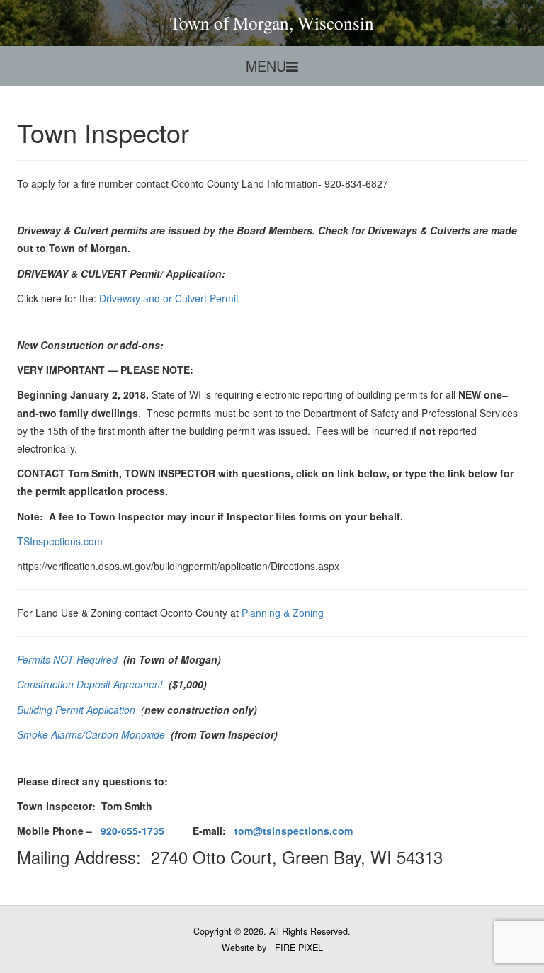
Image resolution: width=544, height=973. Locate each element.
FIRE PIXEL (299, 947)
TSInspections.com (60, 541)
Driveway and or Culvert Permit (169, 298)
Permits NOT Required (68, 659)
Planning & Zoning (283, 612)
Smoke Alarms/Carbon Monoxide (92, 734)
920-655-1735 (132, 831)
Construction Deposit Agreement (91, 684)
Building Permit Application (77, 709)
